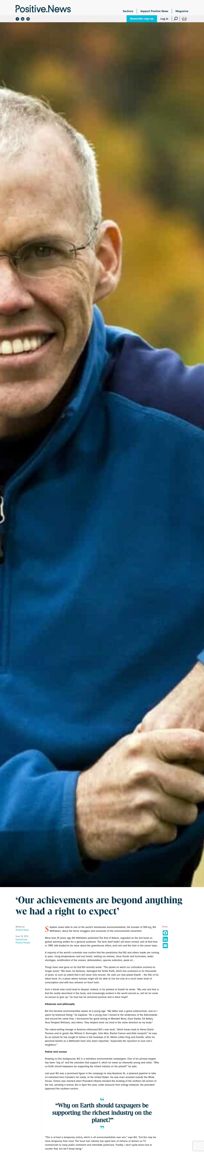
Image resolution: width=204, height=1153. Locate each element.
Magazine (181, 11)
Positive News (22, 930)
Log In (164, 19)
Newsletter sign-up (141, 18)
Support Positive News (154, 11)
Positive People (23, 942)
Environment (21, 939)
